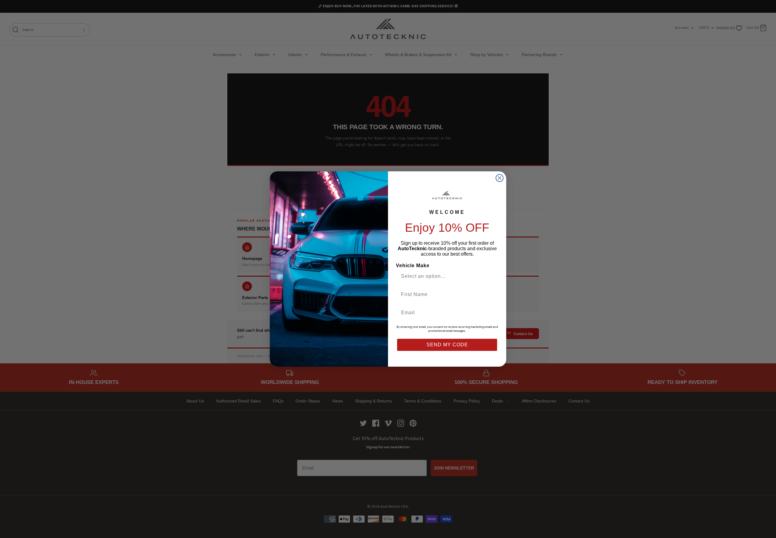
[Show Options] (492, 276)
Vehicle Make (413, 265)
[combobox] (444, 276)
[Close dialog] (499, 178)
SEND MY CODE (447, 344)
